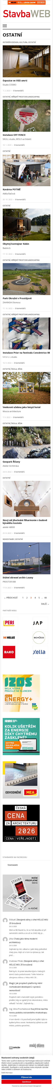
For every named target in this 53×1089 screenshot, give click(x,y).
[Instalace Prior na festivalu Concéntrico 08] (26, 333)
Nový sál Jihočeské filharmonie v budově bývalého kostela (25, 521)
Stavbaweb (13, 865)
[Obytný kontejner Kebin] (26, 225)
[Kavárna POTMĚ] (26, 170)
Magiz (12, 983)
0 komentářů (18, 90)
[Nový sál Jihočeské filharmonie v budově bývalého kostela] (26, 499)
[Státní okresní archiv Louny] (26, 558)
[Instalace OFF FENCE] (26, 116)
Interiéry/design (10, 42)
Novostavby (8, 539)
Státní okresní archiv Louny (18, 577)
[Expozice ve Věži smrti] (26, 61)
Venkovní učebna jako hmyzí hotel (21, 407)
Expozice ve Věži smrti (15, 80)
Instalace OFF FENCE (14, 134)
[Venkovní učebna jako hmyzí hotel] (26, 388)
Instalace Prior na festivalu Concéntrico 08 (26, 352)
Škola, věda (16, 369)
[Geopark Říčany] (26, 442)
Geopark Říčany (11, 461)
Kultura (23, 42)
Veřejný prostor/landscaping (25, 97)
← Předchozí (11, 597)
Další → (45, 604)
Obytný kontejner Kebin (16, 243)
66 (45, 597)
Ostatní (32, 42)
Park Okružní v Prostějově (17, 298)
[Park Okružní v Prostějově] (26, 279)
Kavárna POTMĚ (11, 189)
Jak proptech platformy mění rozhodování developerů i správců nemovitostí (25, 987)
